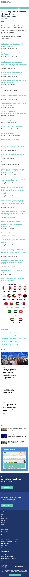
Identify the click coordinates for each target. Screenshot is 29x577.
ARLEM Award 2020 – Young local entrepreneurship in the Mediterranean (13, 112)
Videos (3, 527)
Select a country (13, 8)
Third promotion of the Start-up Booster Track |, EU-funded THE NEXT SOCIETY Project (13, 241)
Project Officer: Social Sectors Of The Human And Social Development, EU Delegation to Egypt (12, 44)
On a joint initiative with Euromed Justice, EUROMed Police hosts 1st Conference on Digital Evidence (10, 407)
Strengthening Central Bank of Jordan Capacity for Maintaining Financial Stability (12, 262)
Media (11, 341)
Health (24, 338)
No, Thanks (17, 575)
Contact (3, 561)
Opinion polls (4, 531)
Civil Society (4, 332)
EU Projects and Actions (7, 543)
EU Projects (4, 545)
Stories (3, 520)
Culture (10, 332)
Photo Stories (4, 529)
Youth (16, 344)
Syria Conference (5, 547)
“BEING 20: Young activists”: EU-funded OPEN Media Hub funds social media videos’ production (13, 213)
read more (5, 382)
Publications (4, 518)
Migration (17, 341)
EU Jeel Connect (5, 537)
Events (3, 516)
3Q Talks (3, 525)
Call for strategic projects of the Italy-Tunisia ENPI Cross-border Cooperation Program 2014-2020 (13, 170)
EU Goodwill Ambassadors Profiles (9, 541)
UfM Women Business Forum (10, 139)
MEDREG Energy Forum (8, 120)
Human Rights (5, 341)
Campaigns (4, 554)
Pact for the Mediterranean (8, 558)
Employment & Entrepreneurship (9, 335)
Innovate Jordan (6, 233)
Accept (11, 575)
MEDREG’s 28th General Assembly (11, 126)
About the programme (7, 556)
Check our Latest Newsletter (11, 465)
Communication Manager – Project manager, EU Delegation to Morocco (12, 73)
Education (16, 332)
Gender (19, 338)
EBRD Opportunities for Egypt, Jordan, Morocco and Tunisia (12, 279)
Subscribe (6, 487)
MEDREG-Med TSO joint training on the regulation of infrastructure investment (13, 147)
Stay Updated (6, 505)
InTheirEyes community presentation (9, 539)
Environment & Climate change (9, 338)
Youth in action (5, 535)
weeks (7, 133)
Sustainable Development (7, 344)
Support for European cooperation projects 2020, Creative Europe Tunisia (14, 179)
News (2, 514)
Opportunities (5, 551)
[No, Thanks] (27, 572)
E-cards (3, 522)
